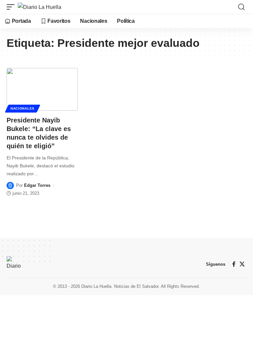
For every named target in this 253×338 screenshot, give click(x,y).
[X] (242, 264)
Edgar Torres (37, 185)
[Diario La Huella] (39, 7)
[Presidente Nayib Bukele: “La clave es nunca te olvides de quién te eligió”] (42, 89)
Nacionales (23, 108)
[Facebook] (234, 264)
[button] (12, 7)
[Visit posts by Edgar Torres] (10, 185)
